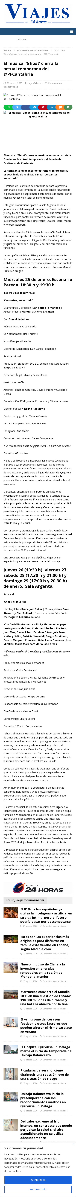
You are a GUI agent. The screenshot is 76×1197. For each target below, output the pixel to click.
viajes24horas (35, 83)
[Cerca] (73, 1144)
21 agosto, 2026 (30, 926)
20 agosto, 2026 (30, 953)
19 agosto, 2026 (30, 981)
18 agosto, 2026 (30, 1059)
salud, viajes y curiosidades (25, 900)
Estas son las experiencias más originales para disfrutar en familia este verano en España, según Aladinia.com (44, 943)
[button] (71, 31)
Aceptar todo (38, 1180)
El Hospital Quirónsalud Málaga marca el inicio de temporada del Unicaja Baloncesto (46, 1051)
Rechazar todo (38, 1189)
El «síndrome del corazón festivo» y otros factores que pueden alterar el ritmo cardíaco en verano (46, 1025)
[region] (38, 1169)
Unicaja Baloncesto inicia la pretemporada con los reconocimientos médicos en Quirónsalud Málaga (43, 1100)
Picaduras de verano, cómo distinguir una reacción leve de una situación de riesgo (44, 1074)
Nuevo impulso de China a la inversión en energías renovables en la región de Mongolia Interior (42, 970)
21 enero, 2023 (14, 83)
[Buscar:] (38, 39)
